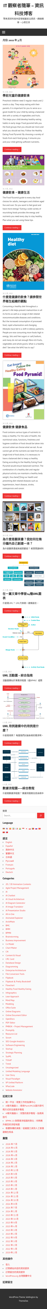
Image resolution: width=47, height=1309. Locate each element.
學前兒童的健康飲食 (16, 95)
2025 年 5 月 (11, 1177)
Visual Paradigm (13, 1078)
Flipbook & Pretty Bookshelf (18, 981)
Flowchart (10, 985)
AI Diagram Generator (15, 903)
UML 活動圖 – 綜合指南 (18, 675)
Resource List (11, 1033)
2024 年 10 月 (12, 1200)
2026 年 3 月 (11, 1159)
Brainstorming (12, 936)
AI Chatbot (10, 895)
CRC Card (10, 959)
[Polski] (30, 828)
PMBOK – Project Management (19, 1026)
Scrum (8, 1037)
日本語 (9, 857)
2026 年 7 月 (11, 1144)
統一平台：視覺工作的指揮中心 (20, 1102)
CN (7, 951)
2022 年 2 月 (11, 1245)
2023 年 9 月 (11, 1222)
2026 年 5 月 (11, 1151)
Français (9, 864)
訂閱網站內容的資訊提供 (17, 1268)
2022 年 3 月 (11, 1241)
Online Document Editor (16, 1015)
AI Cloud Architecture (15, 899)
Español (9, 846)
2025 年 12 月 (12, 1170)
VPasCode (10, 1086)
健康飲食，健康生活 (16, 192)
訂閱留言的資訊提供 (15, 1272)
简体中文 (10, 849)
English (9, 842)
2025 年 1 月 (11, 1189)
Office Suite (11, 1007)
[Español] (10, 828)
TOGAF (9, 1060)
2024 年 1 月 (11, 1211)
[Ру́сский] (36, 828)
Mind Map (10, 1000)
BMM (8, 929)
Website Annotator (14, 1090)
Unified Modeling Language (18, 1071)
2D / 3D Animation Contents (18, 884)
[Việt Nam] (39, 828)
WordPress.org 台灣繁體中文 (19, 1276)
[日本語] (26, 828)
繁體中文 (10, 853)
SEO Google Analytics (15, 1041)
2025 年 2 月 (11, 1185)
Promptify (10, 1030)
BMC (8, 925)
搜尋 (5, 810)
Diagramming (12, 966)
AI (6, 891)
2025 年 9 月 (11, 1174)
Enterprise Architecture (16, 970)
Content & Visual (13, 955)
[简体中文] (4, 832)
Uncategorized (12, 1067)
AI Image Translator (14, 906)
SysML (8, 1056)
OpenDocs (10, 1018)
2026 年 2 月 (11, 1162)
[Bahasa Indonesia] (23, 828)
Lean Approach (12, 996)
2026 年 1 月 (11, 1166)
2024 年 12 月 (12, 1192)
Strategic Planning (14, 1052)
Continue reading (11, 149)
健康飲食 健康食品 (15, 427)
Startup (9, 1048)
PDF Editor (10, 1022)
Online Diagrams (13, 1011)
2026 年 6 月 (11, 1147)
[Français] (17, 828)
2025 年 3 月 (11, 1181)
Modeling (10, 1004)
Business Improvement (16, 940)
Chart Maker (11, 947)
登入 (8, 1264)
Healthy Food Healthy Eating (18, 989)
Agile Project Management (17, 888)
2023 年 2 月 (11, 1234)
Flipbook (9, 977)
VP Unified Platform (14, 1082)
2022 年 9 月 (11, 1237)
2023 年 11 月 (12, 1215)
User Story (10, 1075)
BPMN (8, 932)
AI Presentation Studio (15, 910)
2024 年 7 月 (11, 1207)
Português (10, 868)
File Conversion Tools (15, 974)
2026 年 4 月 (11, 1155)
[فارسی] (13, 828)
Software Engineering (15, 1045)
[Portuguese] (33, 828)
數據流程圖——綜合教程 (18, 788)
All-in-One (10, 914)
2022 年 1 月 (11, 1249)
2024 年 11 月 (12, 1196)
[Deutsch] (4, 828)
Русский (10, 861)
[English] (7, 828)
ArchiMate (10, 921)
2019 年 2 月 (11, 1252)
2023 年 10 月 (12, 1219)
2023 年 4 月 (11, 1226)
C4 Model (10, 944)
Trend (8, 1063)
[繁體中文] (7, 832)
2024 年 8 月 (11, 1204)
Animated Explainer (14, 918)
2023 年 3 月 (11, 1230)
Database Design (13, 962)
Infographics (11, 992)
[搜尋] (40, 815)
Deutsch (9, 872)
